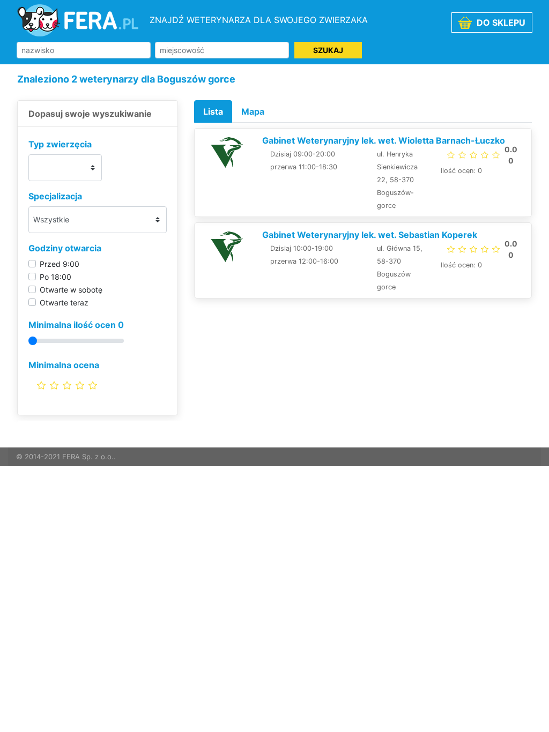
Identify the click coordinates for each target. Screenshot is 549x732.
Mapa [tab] (252, 111)
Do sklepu (499, 22)
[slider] (67, 385)
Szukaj (328, 50)
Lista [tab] (213, 111)
